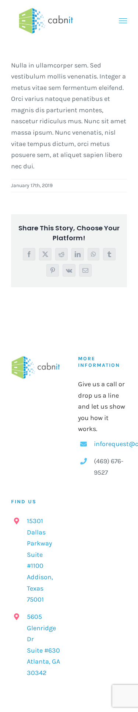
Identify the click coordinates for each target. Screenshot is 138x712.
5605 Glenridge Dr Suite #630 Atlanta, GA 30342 (43, 645)
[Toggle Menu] (123, 20)
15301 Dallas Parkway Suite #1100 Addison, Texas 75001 (40, 560)
